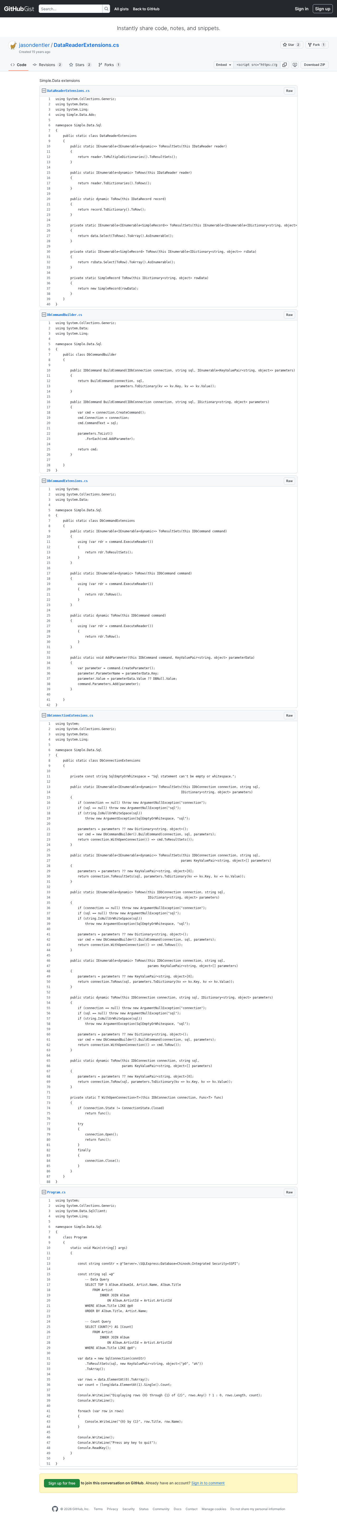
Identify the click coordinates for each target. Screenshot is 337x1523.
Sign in (302, 8)
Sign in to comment (208, 1483)
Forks (112, 64)
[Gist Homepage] (19, 9)
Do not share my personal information (257, 1509)
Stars (82, 64)
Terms (98, 1509)
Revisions (50, 64)
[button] (284, 64)
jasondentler (34, 45)
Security (128, 1509)
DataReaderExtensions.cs (86, 45)
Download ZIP (314, 65)
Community (161, 1509)
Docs (177, 1509)
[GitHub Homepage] (55, 1509)
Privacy (112, 1509)
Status (143, 1509)
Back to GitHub (146, 9)
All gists (121, 9)
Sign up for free (61, 1483)
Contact (191, 1509)
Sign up (322, 8)
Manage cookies (214, 1509)
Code (21, 64)
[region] (168, 201)
